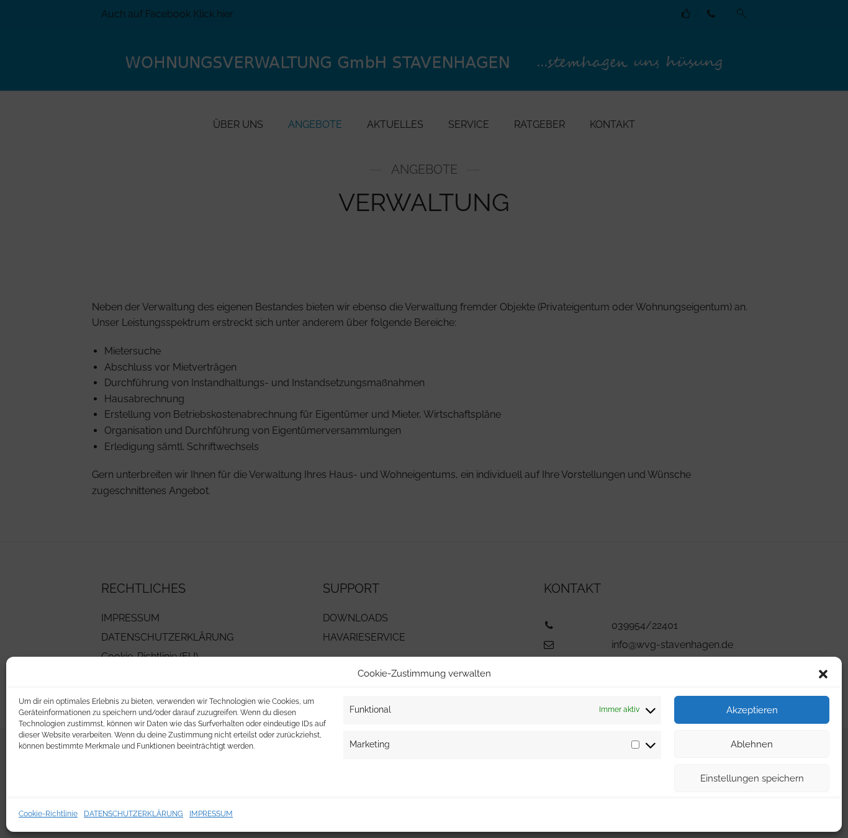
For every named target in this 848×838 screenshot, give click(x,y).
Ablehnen (752, 744)
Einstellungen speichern (752, 778)
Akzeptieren (752, 710)
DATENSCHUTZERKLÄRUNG (133, 813)
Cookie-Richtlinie (48, 813)
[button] (823, 674)
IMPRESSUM (211, 813)
